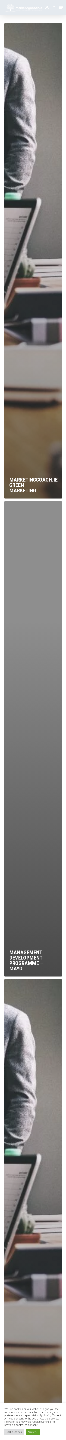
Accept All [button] (32, 1432)
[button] (61, 7)
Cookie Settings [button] (14, 1432)
